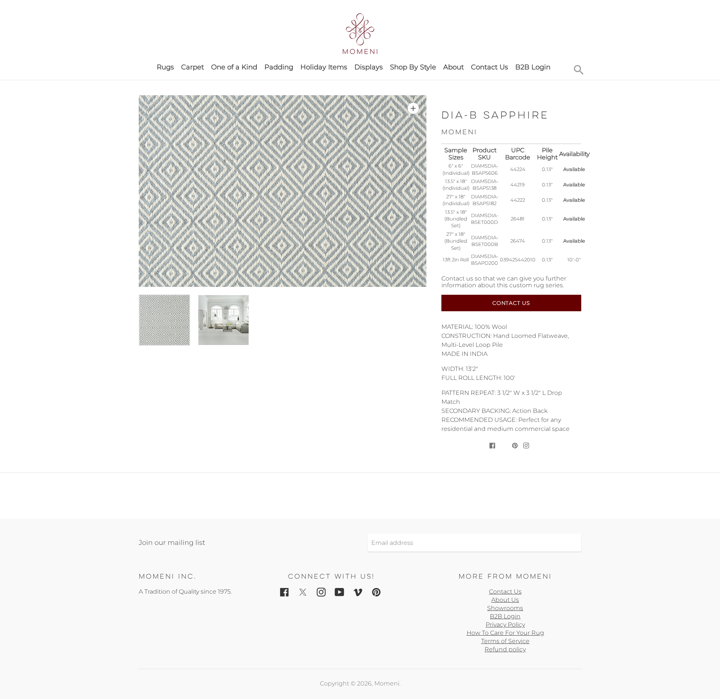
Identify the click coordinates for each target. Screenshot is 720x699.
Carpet (192, 67)
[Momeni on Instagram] (321, 592)
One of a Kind (234, 67)
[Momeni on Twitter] (302, 592)
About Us (505, 599)
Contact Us (489, 67)
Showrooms (505, 608)
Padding (278, 67)
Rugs (165, 67)
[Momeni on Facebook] (284, 592)
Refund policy (505, 649)
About (453, 67)
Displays (368, 67)
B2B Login (532, 67)
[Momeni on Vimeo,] (357, 592)
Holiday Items (323, 67)
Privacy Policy (505, 624)
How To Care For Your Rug (505, 632)
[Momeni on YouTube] (339, 592)
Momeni (386, 683)
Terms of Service (505, 641)
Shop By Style (413, 67)
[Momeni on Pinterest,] (376, 592)
